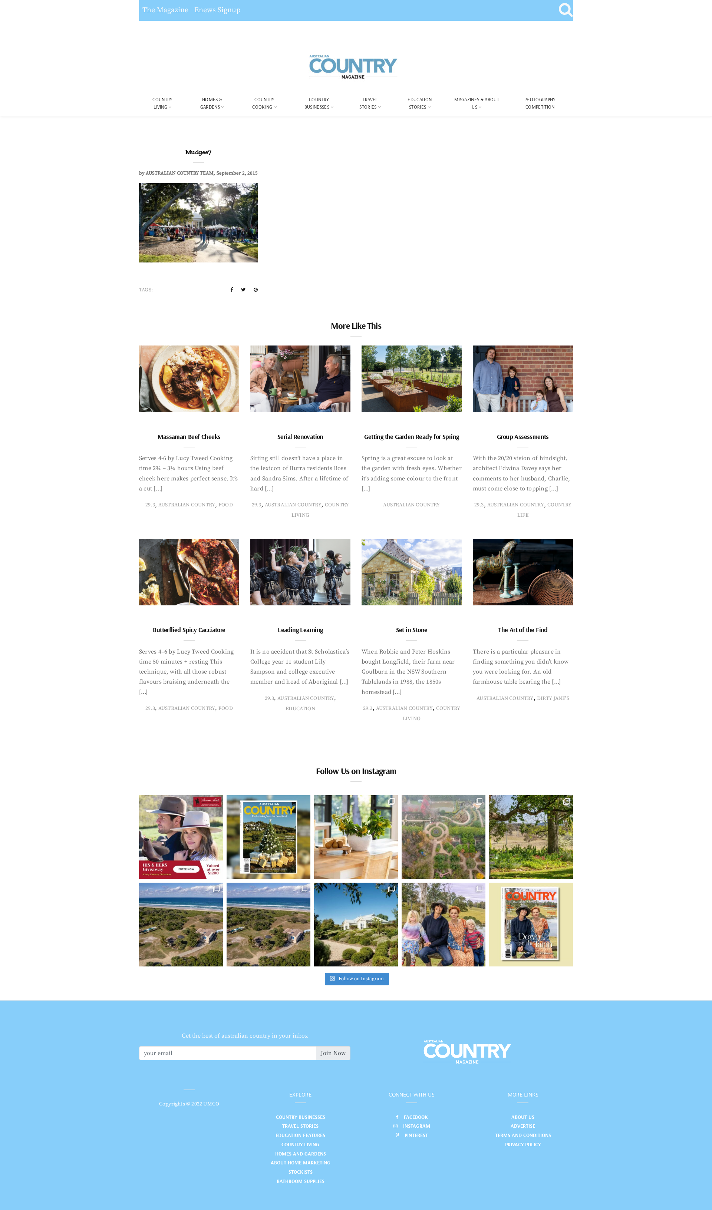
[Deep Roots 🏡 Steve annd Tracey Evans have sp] (531, 837)
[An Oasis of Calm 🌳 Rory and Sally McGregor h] (356, 924)
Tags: (146, 290)
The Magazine (165, 10)
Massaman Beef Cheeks (189, 436)
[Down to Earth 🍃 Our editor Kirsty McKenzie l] (443, 924)
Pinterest (416, 1135)
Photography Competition (540, 103)
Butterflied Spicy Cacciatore (189, 629)
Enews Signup (217, 10)
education (300, 708)
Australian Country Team (180, 173)
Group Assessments (523, 436)
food (225, 505)
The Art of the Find (523, 629)
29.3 (150, 505)
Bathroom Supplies (300, 1181)
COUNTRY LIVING (162, 103)
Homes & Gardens (211, 103)
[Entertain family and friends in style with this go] (356, 837)
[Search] (566, 10)
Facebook (416, 1117)
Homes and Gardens (300, 1153)
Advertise (523, 1126)
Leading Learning (300, 629)
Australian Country (186, 505)
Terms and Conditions (523, 1135)
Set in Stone (412, 629)
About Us (522, 1117)
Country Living (300, 1144)
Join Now (333, 1053)
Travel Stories (368, 103)
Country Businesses (316, 103)
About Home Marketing (300, 1162)
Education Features (300, 1135)
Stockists (301, 1171)
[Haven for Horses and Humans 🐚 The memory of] (181, 924)
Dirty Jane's (553, 698)
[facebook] (231, 290)
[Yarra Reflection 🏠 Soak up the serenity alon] (443, 837)
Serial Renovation (300, 436)
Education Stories (420, 103)
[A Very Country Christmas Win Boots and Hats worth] (181, 837)
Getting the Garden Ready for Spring (411, 436)
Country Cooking (263, 103)
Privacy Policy (523, 1144)
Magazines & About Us (476, 103)
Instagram (416, 1126)
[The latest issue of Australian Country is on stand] (268, 837)
